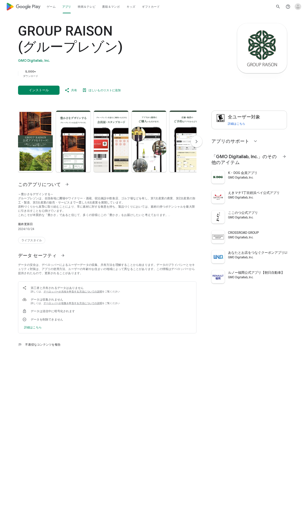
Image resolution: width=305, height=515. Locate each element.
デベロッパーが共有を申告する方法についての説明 (73, 291)
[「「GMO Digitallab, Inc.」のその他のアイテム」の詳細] (284, 156)
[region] (101, 73)
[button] (35, 141)
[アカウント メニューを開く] (298, 7)
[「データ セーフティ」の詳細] (63, 255)
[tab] (51, 6)
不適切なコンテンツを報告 (39, 344)
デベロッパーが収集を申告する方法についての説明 (73, 303)
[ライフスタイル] (31, 240)
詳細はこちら (236, 124)
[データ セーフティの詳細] (32, 327)
